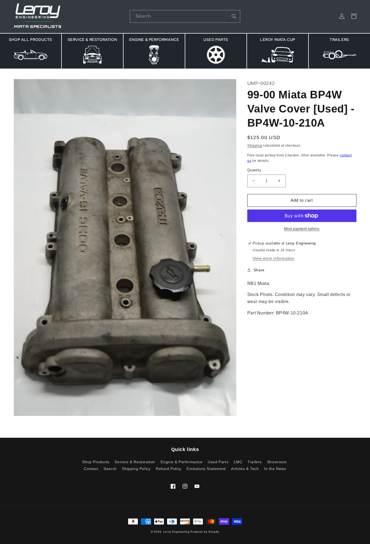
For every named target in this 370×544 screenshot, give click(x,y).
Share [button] (259, 270)
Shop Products (95, 462)
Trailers (255, 462)
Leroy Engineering (176, 531)
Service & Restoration (135, 462)
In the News (275, 468)
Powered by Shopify (204, 531)
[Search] (234, 16)
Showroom (277, 462)
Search (110, 468)
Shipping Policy (136, 468)
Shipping (254, 145)
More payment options (302, 229)
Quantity (254, 170)
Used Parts (218, 462)
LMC (238, 462)
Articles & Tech (245, 468)
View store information (273, 258)
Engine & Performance (182, 462)
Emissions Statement (206, 468)
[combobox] (185, 16)
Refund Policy (168, 468)
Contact (91, 468)
